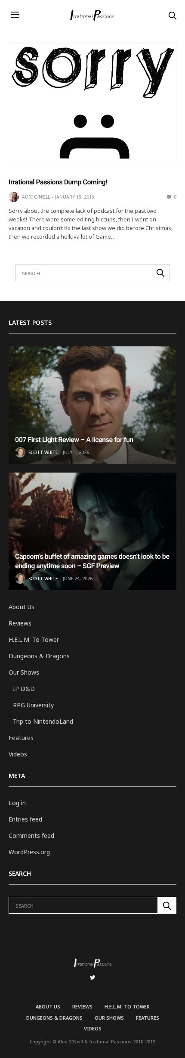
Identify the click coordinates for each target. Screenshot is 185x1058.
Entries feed (25, 819)
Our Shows (24, 672)
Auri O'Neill (36, 197)
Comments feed (31, 835)
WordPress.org (29, 852)
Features (21, 738)
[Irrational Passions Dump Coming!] (92, 102)
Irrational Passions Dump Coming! (58, 182)
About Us (21, 607)
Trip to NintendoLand (43, 721)
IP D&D (24, 689)
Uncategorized (28, 171)
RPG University (33, 705)
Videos (18, 754)
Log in (17, 803)
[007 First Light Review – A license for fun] (92, 405)
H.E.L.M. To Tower (34, 639)
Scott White (43, 452)
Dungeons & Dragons (39, 656)
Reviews (20, 623)
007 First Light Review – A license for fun (74, 440)
